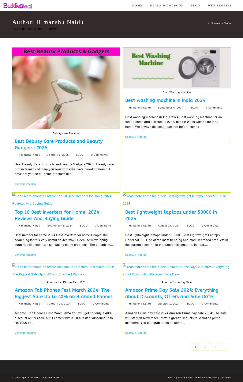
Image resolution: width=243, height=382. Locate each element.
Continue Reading (27, 184)
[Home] (206, 23)
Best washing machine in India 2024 (165, 100)
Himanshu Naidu (221, 23)
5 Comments (213, 107)
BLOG (80, 154)
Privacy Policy (185, 377)
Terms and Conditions (206, 377)
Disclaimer (225, 377)
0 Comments (99, 154)
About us (170, 377)
